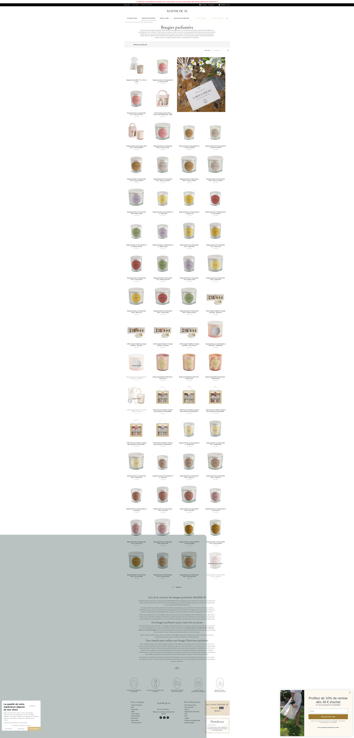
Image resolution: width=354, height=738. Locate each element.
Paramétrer (21, 728)
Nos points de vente (190, 705)
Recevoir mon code (328, 716)
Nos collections (135, 716)
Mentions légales (190, 722)
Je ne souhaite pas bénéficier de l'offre (328, 727)
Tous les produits (136, 722)
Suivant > (179, 587)
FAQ (186, 714)
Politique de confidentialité (192, 720)
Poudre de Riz (202, 628)
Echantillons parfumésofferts (155, 691)
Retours (187, 709)
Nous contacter (189, 707)
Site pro (135, 5)
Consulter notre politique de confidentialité (15, 722)
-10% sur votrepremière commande (198, 691)
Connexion (211, 5)
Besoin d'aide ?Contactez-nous (220, 691)
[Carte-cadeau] (201, 84)
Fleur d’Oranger (151, 630)
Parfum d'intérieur (136, 705)
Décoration (134, 709)
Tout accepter (34, 728)
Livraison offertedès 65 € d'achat (177, 691)
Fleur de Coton (190, 628)
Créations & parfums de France (134, 691)
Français (203, 5)
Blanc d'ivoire (147, 5)
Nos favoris (134, 718)
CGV (186, 716)
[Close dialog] (349, 692)
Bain (132, 707)
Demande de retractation (192, 711)
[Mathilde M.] (177, 11)
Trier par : (208, 50)
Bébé (132, 711)
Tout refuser (8, 728)
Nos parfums (135, 720)
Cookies (187, 718)
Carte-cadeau (135, 714)
